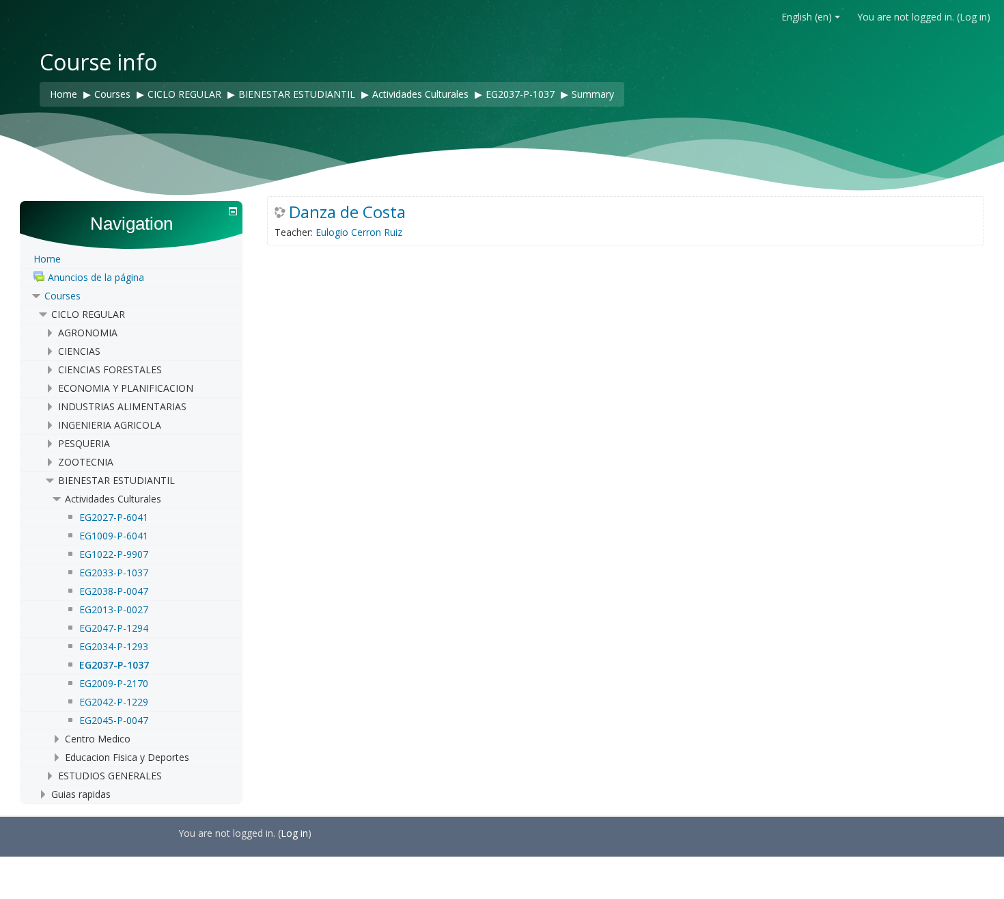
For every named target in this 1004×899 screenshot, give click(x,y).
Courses (62, 295)
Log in (973, 16)
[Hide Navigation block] (233, 211)
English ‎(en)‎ (806, 16)
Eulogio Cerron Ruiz (359, 232)
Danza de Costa (347, 212)
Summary (593, 94)
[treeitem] (131, 259)
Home (47, 258)
